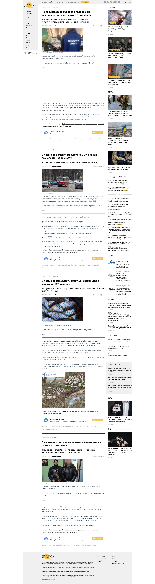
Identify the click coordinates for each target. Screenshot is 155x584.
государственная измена (64, 139)
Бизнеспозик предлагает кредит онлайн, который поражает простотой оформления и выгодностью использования (120, 222)
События (29, 18)
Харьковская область (96, 139)
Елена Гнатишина (56, 25)
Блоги (28, 34)
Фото (27, 38)
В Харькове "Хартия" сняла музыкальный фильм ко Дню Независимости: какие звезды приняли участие (120, 207)
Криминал (84, 2)
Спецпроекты (30, 28)
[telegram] (103, 25)
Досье (28, 42)
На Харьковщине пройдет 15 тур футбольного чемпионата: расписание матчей (120, 214)
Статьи (28, 24)
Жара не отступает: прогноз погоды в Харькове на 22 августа (119, 243)
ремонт (52, 265)
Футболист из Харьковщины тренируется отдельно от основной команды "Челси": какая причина (118, 199)
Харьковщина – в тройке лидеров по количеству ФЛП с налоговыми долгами (117, 182)
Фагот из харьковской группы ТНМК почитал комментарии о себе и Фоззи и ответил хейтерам (119, 188)
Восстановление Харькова (70, 2)
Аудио (28, 40)
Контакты (29, 48)
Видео (28, 36)
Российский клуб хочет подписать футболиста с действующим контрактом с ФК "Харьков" (120, 237)
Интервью (29, 26)
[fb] (101, 25)
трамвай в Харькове (78, 265)
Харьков (53, 142)
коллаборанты (51, 139)
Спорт (28, 20)
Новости (29, 14)
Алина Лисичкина (56, 166)
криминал (45, 142)
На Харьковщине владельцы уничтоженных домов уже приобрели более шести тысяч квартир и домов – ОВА (119, 230)
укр (124, 2)
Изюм (76, 139)
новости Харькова (92, 265)
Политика (29, 16)
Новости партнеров (32, 30)
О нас (27, 46)
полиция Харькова (55, 545)
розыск (94, 545)
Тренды (44, 2)
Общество (55, 150)
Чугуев (52, 426)
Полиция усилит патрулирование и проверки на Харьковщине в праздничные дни (118, 248)
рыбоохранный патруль (49, 429)
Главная (28, 11)
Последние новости (117, 176)
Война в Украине (54, 2)
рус (126, 2)
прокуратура (84, 139)
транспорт (45, 265)
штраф (58, 426)
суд (43, 139)
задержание (86, 545)
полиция (44, 426)
